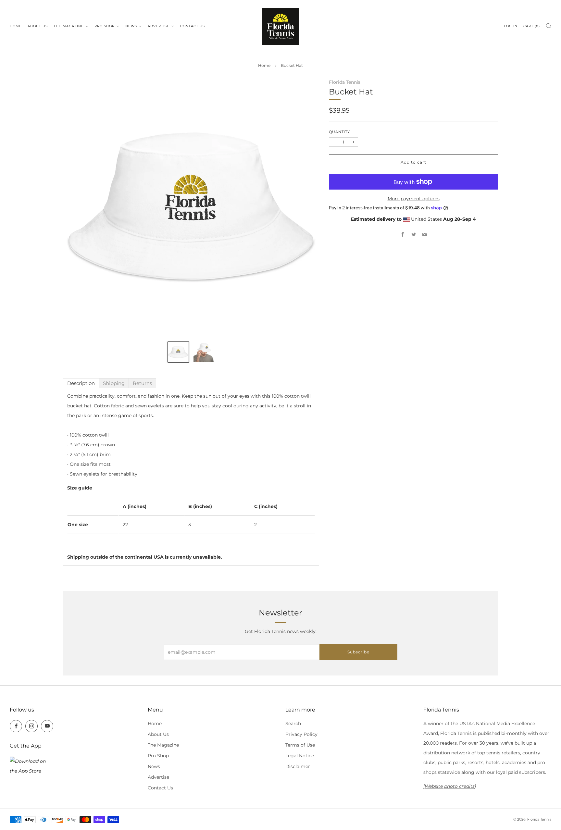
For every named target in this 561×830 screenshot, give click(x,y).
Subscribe (358, 652)
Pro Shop (104, 26)
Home (16, 26)
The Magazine (69, 26)
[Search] (548, 26)
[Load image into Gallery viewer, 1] (178, 352)
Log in (510, 26)
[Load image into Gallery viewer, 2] (203, 352)
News (131, 26)
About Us (38, 26)
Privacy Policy (301, 734)
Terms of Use (300, 745)
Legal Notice (299, 755)
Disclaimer (297, 766)
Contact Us (192, 26)
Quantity (339, 132)
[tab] (81, 383)
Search (293, 723)
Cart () (531, 26)
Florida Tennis (344, 82)
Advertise (158, 26)
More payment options (414, 198)
